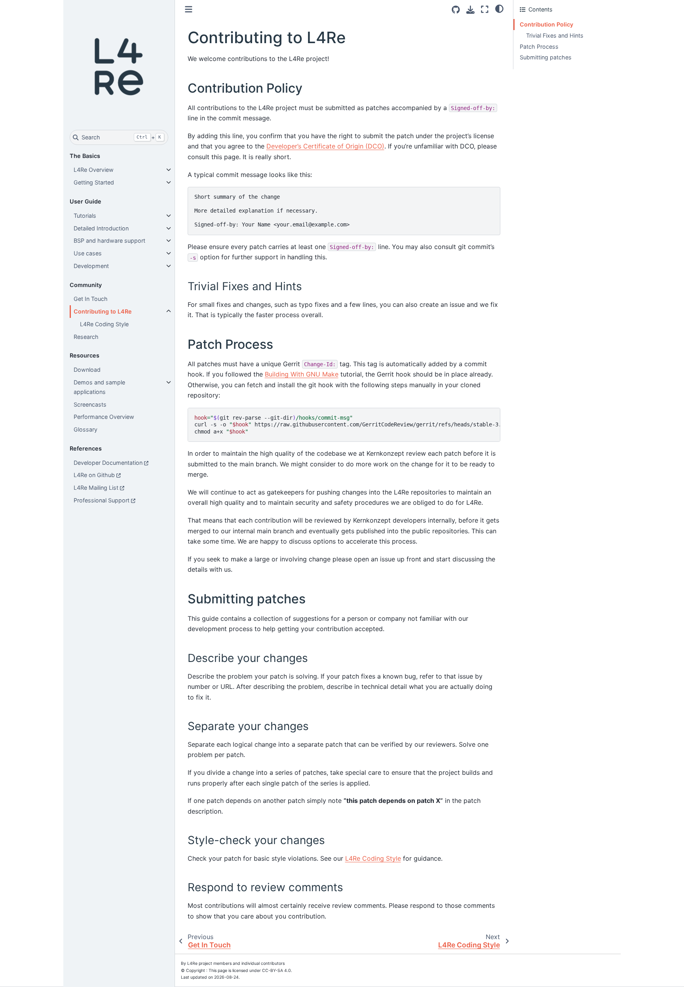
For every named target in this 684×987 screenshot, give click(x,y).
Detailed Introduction (101, 228)
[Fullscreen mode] (484, 9)
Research (86, 336)
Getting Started (94, 182)
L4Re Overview (94, 169)
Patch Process (539, 46)
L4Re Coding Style (104, 324)
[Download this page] (470, 9)
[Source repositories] (455, 9)
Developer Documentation (108, 462)
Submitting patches (546, 57)
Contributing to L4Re (103, 311)
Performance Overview (104, 416)
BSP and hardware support (109, 240)
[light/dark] (499, 8)
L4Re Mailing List (96, 487)
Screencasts (90, 404)
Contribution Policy (546, 24)
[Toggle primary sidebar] (188, 9)
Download (87, 369)
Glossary (85, 429)
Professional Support (101, 500)
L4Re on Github (94, 475)
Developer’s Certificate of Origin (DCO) (325, 146)
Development (91, 265)
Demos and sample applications (99, 387)
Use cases (88, 253)
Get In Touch (91, 298)
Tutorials (85, 215)
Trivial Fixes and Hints (554, 35)
